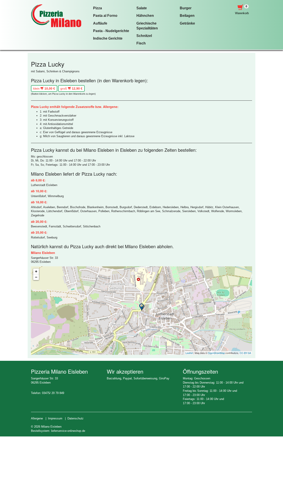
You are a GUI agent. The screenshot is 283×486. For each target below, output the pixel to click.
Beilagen (187, 15)
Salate (141, 8)
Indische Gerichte (107, 38)
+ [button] (36, 271)
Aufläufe (100, 23)
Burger (185, 8)
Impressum (55, 418)
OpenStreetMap (216, 353)
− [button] (36, 277)
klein (44, 88)
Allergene (37, 418)
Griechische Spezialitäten (147, 25)
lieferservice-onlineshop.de (68, 430)
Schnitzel (144, 36)
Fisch (141, 43)
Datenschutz (75, 418)
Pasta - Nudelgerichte (111, 31)
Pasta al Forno (105, 15)
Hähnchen (145, 15)
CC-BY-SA (245, 353)
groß (71, 88)
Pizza (97, 8)
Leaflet (189, 353)
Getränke (187, 23)
